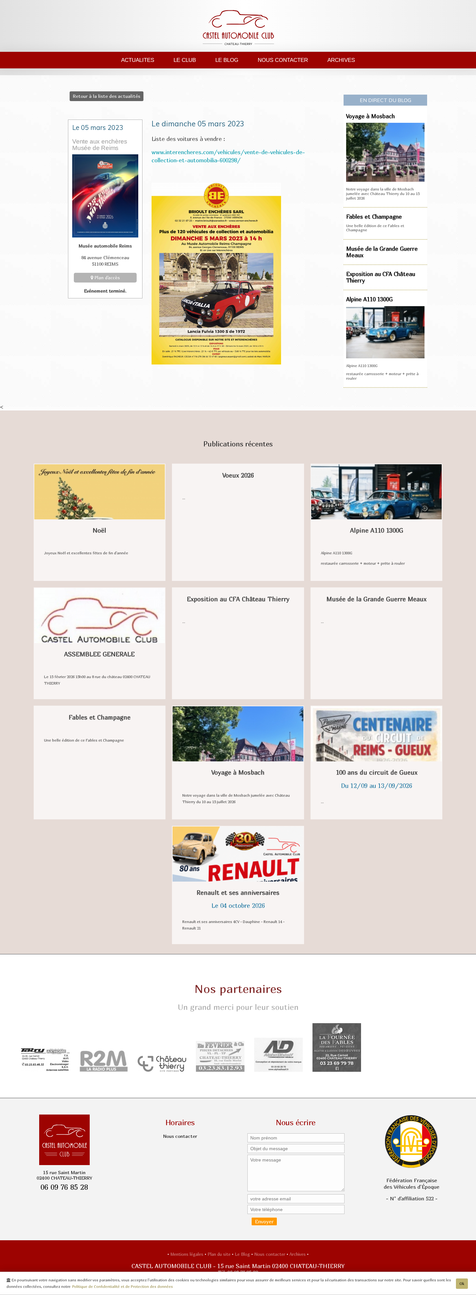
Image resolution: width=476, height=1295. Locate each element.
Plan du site (220, 1254)
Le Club (185, 60)
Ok (461, 1283)
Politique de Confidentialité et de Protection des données (122, 1286)
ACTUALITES (137, 60)
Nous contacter (283, 60)
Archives (341, 60)
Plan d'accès (106, 277)
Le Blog (226, 60)
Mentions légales (187, 1254)
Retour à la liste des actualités (106, 96)
